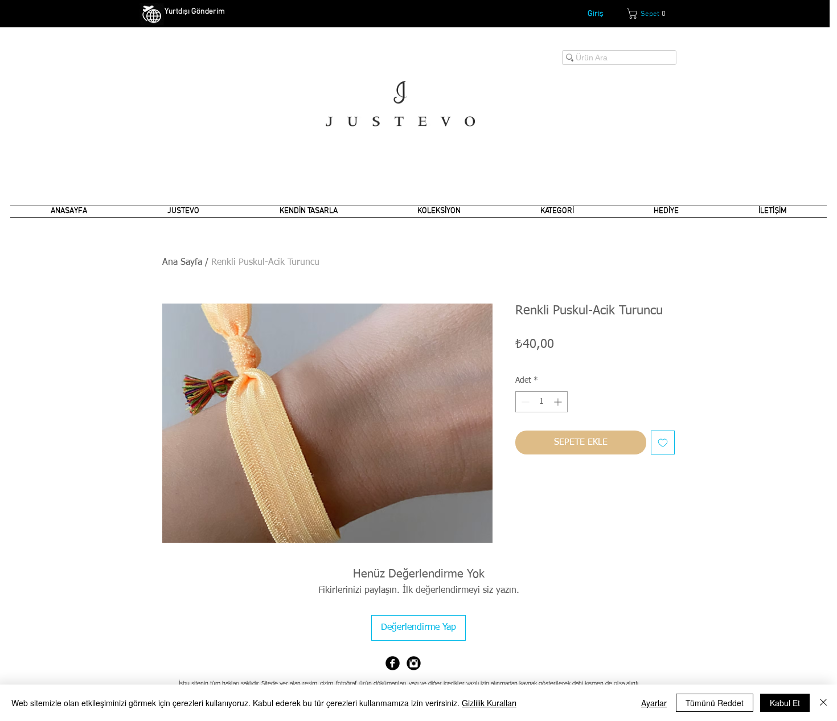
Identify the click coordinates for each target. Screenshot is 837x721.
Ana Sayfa (182, 262)
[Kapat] (823, 703)
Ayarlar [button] (654, 702)
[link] (651, 14)
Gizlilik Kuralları (489, 702)
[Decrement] (524, 402)
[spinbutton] (541, 402)
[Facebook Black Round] (392, 663)
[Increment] (559, 402)
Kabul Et (785, 702)
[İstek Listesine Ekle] (663, 442)
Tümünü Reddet (715, 702)
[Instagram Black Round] (414, 663)
